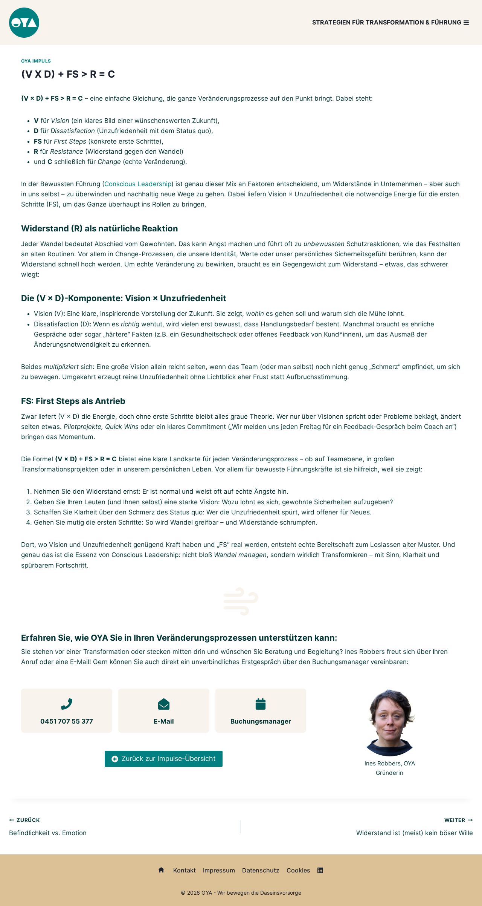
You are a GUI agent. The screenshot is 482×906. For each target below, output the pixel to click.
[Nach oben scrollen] (464, 880)
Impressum (219, 870)
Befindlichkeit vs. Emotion (48, 827)
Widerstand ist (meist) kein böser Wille (414, 827)
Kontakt (184, 870)
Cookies (298, 870)
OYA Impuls (36, 61)
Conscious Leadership (137, 184)
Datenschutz (260, 870)
